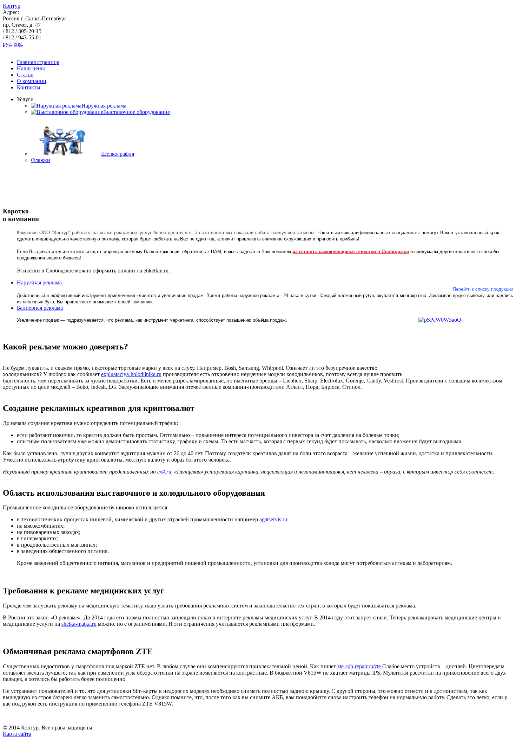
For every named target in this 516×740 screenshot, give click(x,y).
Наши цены (31, 68)
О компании (31, 81)
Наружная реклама (39, 282)
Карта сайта (17, 734)
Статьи (25, 75)
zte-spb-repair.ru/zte (359, 666)
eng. (18, 44)
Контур (11, 6)
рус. (7, 44)
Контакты (28, 87)
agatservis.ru (273, 519)
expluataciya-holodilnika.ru (131, 374)
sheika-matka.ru (79, 624)
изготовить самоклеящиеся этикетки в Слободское (350, 251)
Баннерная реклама (40, 308)
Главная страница (38, 62)
